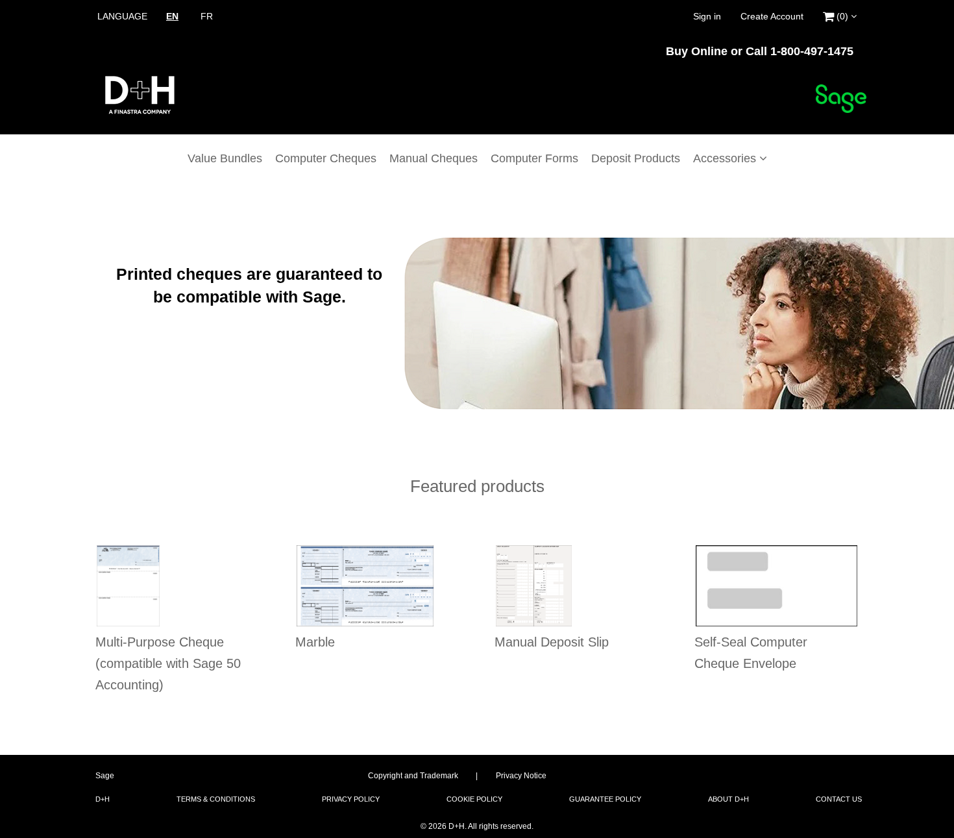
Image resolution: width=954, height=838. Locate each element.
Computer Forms (534, 158)
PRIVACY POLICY (351, 799)
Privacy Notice (521, 775)
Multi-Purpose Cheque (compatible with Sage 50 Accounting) (168, 663)
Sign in (707, 16)
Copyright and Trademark (413, 775)
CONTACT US (839, 799)
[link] (839, 14)
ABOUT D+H (728, 799)
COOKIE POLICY (474, 799)
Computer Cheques (325, 158)
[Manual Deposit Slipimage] (577, 585)
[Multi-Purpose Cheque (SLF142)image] (178, 585)
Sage (104, 775)
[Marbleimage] (378, 585)
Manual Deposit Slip (552, 642)
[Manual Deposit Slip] (534, 585)
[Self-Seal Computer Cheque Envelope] (777, 585)
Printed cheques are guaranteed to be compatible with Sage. (249, 285)
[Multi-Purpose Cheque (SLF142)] (128, 585)
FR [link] (207, 16)
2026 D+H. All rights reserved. (477, 826)
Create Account (771, 16)
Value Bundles (225, 158)
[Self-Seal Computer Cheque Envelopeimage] (777, 585)
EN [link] (172, 16)
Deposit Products (635, 158)
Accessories (726, 158)
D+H (102, 799)
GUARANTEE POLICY (605, 799)
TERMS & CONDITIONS (216, 799)
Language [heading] (122, 16)
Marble (315, 642)
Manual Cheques (433, 158)
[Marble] (365, 585)
